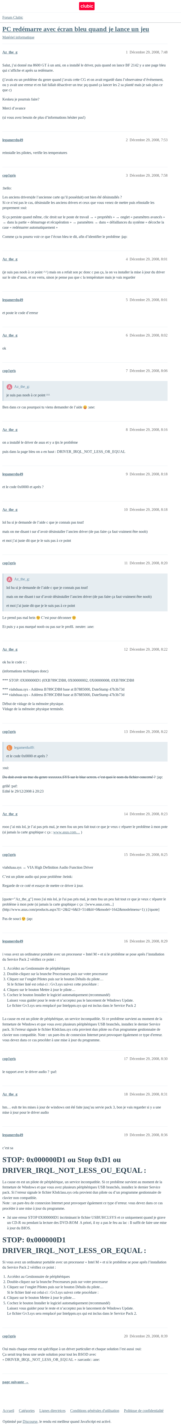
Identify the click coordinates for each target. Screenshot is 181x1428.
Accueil (8, 1411)
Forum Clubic (12, 17)
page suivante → (15, 1382)
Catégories (27, 1411)
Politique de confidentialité (144, 1411)
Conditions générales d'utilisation (94, 1411)
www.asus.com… (66, 832)
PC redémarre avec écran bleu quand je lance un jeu (75, 29)
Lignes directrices (52, 1411)
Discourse (30, 1421)
